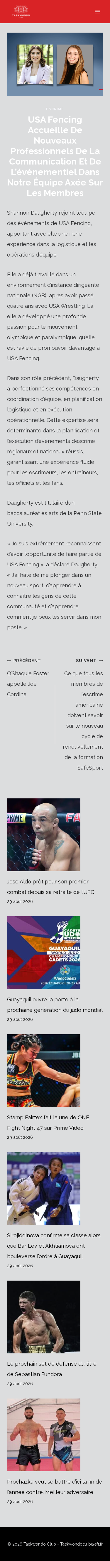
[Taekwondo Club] (23, 11)
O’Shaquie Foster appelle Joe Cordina (28, 677)
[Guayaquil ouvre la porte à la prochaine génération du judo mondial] (55, 952)
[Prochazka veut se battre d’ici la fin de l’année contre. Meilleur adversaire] (55, 1435)
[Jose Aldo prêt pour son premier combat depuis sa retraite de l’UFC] (55, 834)
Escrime (55, 109)
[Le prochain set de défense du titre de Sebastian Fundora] (55, 1317)
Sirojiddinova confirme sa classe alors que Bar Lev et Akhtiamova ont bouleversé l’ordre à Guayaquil (54, 1245)
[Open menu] (97, 11)
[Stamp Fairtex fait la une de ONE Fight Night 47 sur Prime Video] (55, 1070)
